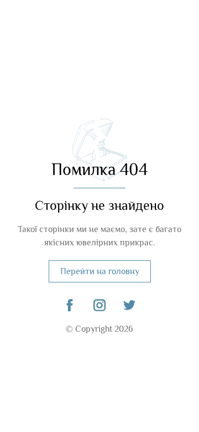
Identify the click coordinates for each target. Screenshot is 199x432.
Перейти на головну (99, 271)
